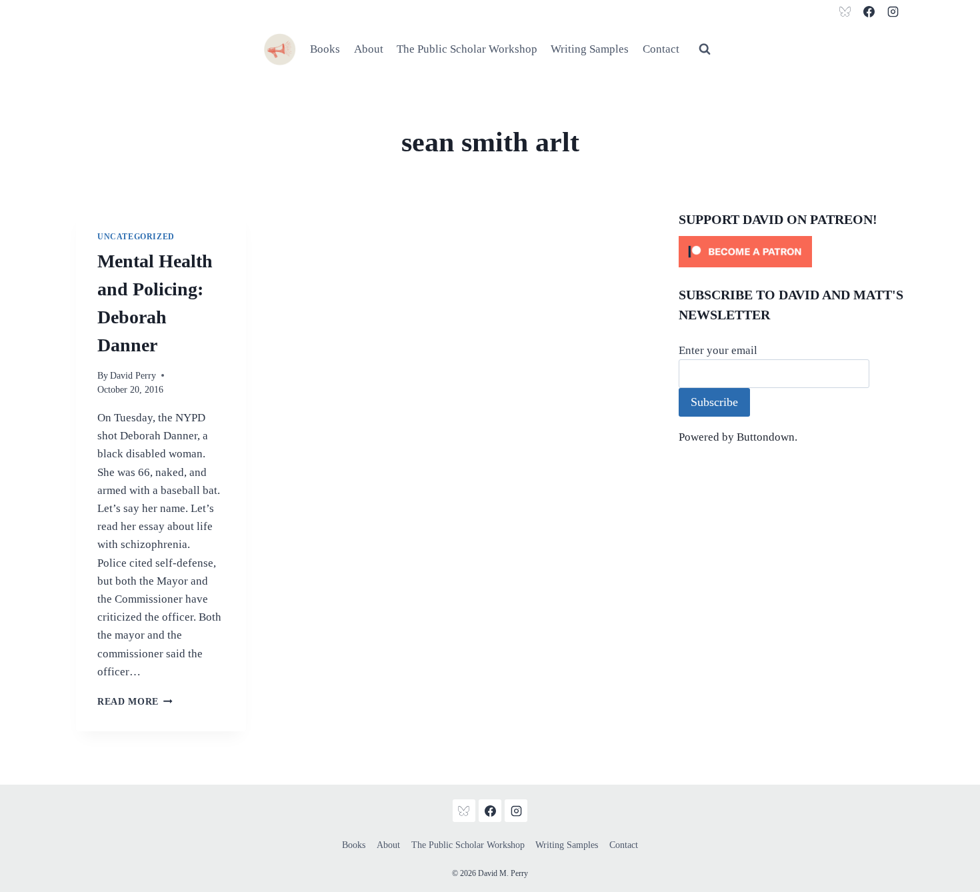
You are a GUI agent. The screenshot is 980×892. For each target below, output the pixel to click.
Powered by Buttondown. (738, 437)
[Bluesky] (845, 11)
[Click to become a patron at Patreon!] (791, 251)
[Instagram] (892, 11)
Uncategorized (136, 236)
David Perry (133, 376)
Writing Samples (590, 49)
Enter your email (718, 350)
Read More (135, 702)
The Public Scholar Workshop (467, 49)
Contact (661, 49)
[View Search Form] (705, 49)
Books (325, 49)
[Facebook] (868, 11)
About (368, 49)
